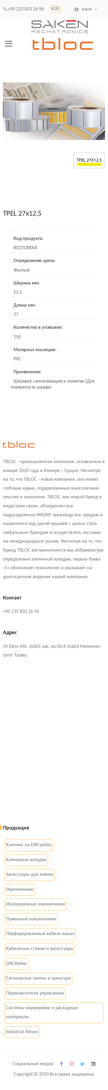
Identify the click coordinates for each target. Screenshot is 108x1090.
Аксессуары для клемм (29, 874)
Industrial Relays (22, 1032)
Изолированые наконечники (35, 904)
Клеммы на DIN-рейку (28, 845)
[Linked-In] (93, 1064)
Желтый (22, 270)
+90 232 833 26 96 (26, 9)
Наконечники (20, 889)
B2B (55, 9)
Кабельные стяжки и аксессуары (40, 948)
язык (86, 9)
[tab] (6, 224)
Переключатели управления (35, 993)
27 (16, 314)
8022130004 (25, 248)
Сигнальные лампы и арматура (38, 978)
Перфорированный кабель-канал (40, 933)
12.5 (18, 292)
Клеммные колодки (26, 860)
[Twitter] (82, 1064)
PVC (17, 359)
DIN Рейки (16, 963)
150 (17, 337)
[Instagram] (72, 1064)
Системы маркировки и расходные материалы (42, 1012)
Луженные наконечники (31, 919)
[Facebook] (61, 1064)
